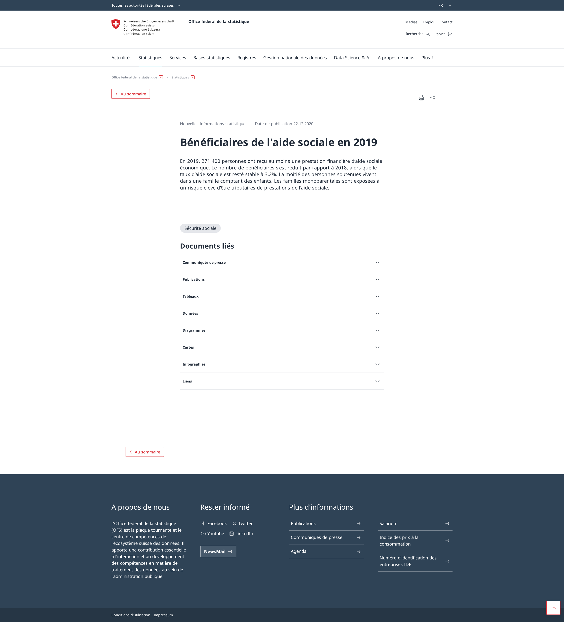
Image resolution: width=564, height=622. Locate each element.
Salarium (389, 523)
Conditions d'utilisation (130, 615)
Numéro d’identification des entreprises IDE (408, 561)
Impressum (163, 615)
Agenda (298, 551)
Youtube (215, 534)
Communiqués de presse (316, 537)
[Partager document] (432, 97)
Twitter (245, 523)
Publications (303, 523)
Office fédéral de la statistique (218, 21)
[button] (121, 57)
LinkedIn (244, 534)
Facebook (217, 523)
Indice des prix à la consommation (399, 540)
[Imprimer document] (421, 97)
